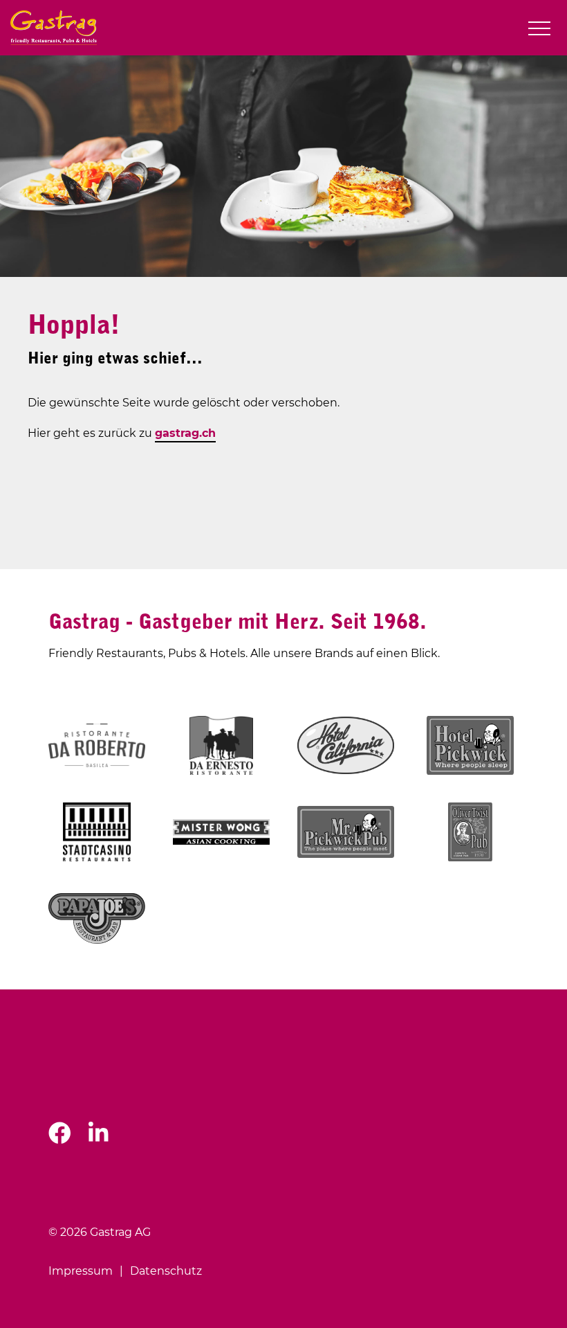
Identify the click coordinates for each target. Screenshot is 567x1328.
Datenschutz (166, 1270)
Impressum (80, 1270)
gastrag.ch (185, 433)
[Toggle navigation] (539, 28)
